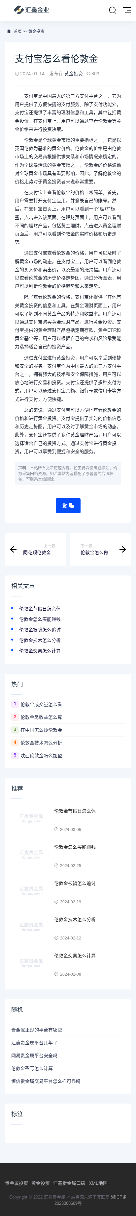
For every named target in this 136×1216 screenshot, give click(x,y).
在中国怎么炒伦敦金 (41, 730)
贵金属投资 (16, 1183)
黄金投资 (36, 31)
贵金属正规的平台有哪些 (36, 1030)
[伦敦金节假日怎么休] (31, 820)
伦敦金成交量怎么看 (41, 704)
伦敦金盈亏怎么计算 (32, 1068)
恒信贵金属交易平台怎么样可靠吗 (46, 1081)
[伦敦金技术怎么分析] (31, 929)
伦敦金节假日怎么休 (40, 608)
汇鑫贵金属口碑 (69, 1183)
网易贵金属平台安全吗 (34, 1055)
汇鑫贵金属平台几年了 (34, 1042)
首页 (18, 31)
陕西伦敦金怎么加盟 (41, 755)
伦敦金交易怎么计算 (40, 650)
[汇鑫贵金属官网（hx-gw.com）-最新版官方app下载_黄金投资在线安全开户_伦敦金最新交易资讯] (31, 10)
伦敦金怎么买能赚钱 (40, 619)
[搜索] (113, 10)
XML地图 (98, 1183)
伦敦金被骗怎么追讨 (40, 629)
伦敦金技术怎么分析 (40, 640)
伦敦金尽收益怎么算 (41, 717)
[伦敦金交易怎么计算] (31, 965)
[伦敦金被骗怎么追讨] (31, 893)
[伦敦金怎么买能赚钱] (31, 856)
